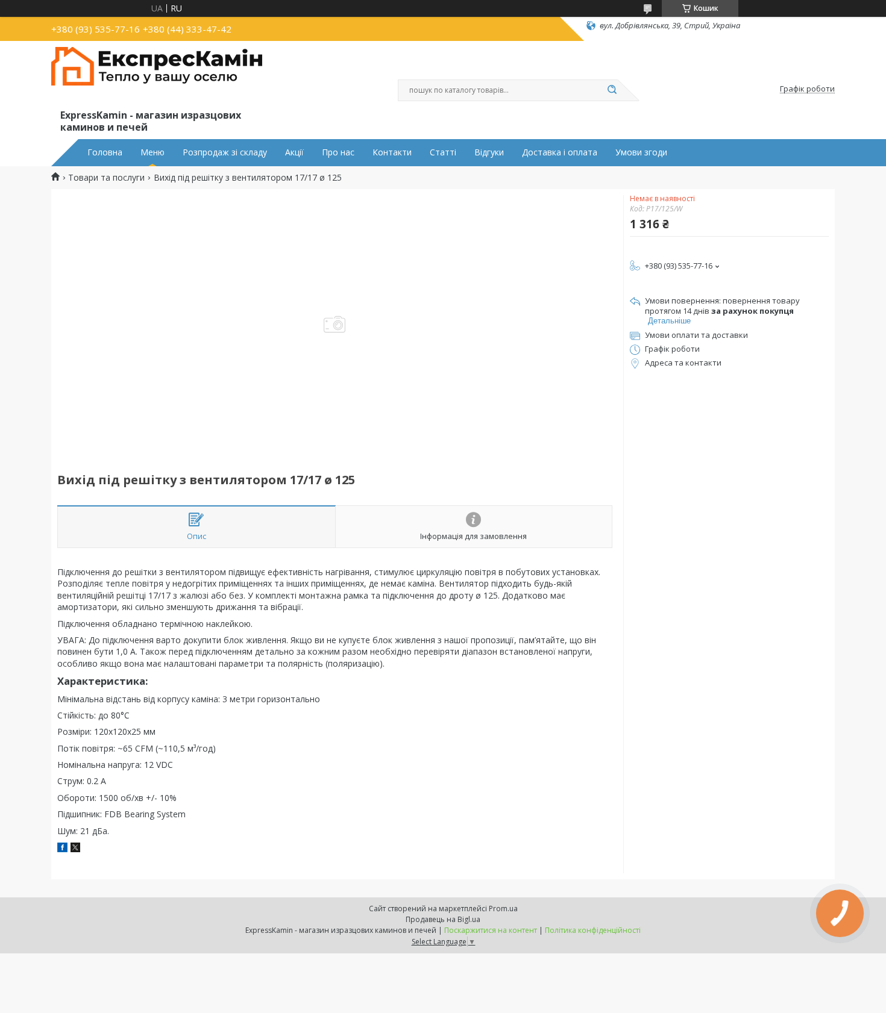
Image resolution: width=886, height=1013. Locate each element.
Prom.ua (503, 908)
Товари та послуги (106, 177)
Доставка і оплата (559, 152)
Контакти (392, 152)
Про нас (338, 152)
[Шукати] (612, 90)
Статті (443, 152)
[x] (75, 849)
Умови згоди (641, 152)
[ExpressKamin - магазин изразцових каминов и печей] (156, 77)
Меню (152, 152)
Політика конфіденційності (593, 930)
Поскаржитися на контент (490, 930)
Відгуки (489, 152)
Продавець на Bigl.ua (443, 919)
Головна (104, 152)
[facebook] (62, 849)
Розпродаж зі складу (225, 152)
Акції (294, 152)
